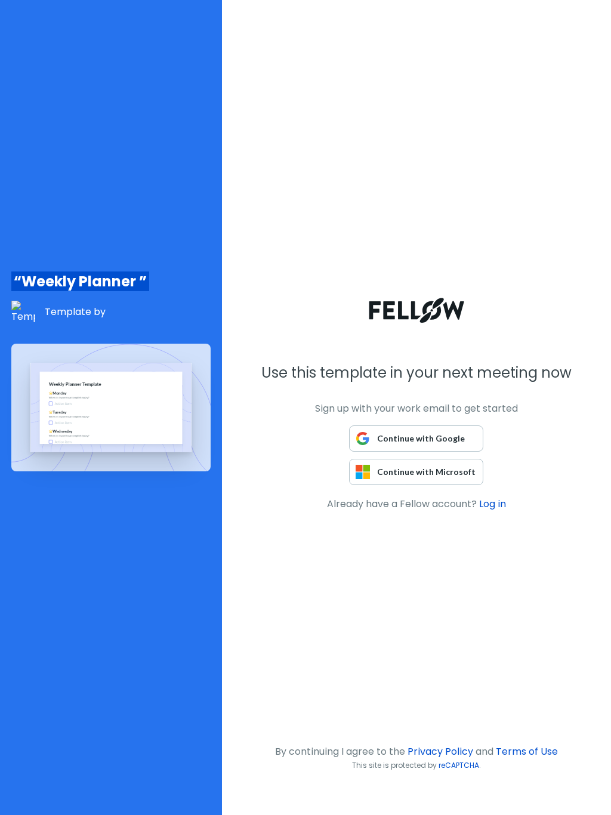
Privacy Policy (440, 751)
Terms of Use (527, 751)
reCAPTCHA (459, 765)
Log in (492, 504)
